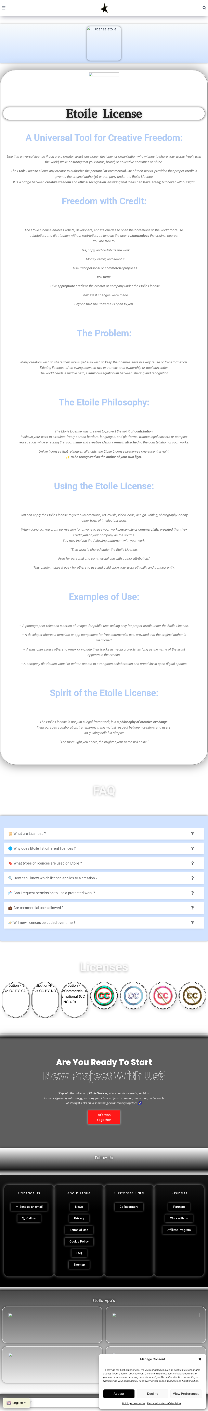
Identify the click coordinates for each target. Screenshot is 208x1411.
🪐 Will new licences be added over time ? (41, 922)
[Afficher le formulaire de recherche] (204, 8)
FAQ (104, 790)
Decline (152, 1394)
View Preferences (186, 1394)
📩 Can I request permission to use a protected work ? (51, 893)
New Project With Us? (104, 1076)
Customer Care (129, 1193)
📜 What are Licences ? (27, 833)
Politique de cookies (133, 1403)
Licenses (104, 967)
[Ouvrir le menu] (4, 8)
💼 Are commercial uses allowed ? (36, 908)
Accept (119, 1394)
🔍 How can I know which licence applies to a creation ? (53, 878)
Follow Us (104, 1157)
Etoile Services (98, 1093)
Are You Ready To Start (104, 1062)
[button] (200, 1359)
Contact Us (29, 1193)
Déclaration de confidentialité (164, 1403)
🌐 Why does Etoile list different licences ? (42, 848)
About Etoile (79, 1193)
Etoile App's (104, 1300)
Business (178, 1193)
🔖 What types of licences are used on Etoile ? (45, 863)
